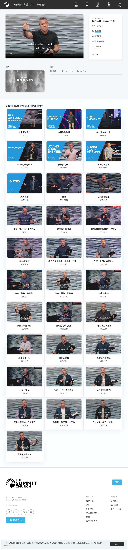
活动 (32, 4)
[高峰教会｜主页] (6, 4)
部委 (26, 4)
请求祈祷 (114, 505)
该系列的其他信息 (34, 106)
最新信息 (41, 4)
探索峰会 (114, 501)
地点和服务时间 (92, 513)
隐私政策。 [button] (7, 545)
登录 (117, 482)
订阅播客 (98, 46)
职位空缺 (90, 509)
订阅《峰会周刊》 (15, 520)
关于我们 (18, 4)
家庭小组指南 (100, 41)
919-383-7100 (11, 505)
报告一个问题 (116, 509)
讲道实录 (98, 31)
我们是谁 (90, 501)
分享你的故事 (91, 520)
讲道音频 (98, 36)
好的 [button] (116, 544)
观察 (88, 517)
